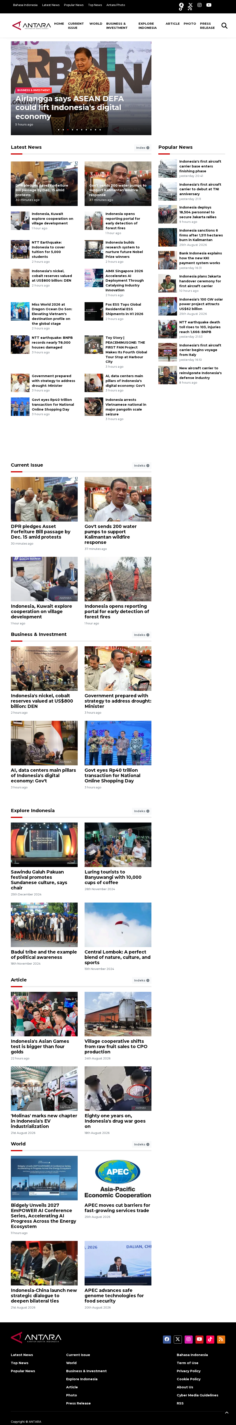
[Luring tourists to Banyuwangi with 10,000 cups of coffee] (118, 844)
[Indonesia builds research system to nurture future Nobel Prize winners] (94, 249)
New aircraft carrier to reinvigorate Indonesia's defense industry (200, 373)
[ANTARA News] (31, 25)
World (95, 23)
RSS (180, 1403)
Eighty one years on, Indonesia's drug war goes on (115, 1121)
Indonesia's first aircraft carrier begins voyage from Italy (200, 350)
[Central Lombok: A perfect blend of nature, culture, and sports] (118, 924)
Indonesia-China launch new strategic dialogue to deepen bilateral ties (44, 1296)
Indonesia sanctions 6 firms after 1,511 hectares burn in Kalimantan (201, 235)
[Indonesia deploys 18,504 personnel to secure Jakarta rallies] (167, 214)
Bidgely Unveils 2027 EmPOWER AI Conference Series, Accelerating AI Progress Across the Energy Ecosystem (43, 1215)
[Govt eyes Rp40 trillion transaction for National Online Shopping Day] (20, 406)
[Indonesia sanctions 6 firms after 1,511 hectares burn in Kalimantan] (167, 237)
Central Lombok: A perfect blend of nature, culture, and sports (117, 957)
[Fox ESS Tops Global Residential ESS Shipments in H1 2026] (94, 311)
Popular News (73, 5)
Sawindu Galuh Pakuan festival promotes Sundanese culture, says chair (39, 880)
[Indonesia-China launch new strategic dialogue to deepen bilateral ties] (44, 1263)
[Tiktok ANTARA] (181, 8)
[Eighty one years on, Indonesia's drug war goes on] (118, 1088)
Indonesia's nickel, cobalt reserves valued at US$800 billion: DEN (52, 276)
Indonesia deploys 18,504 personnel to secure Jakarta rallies (197, 212)
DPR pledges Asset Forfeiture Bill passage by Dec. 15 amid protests (41, 190)
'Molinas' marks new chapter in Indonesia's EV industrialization (44, 1121)
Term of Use (187, 1363)
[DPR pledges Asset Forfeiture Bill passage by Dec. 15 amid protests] (44, 499)
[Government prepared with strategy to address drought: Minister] (20, 382)
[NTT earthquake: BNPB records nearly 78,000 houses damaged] (20, 344)
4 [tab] (72, 129)
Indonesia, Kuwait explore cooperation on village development (52, 219)
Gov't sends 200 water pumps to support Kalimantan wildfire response (118, 190)
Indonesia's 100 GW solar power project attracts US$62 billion (201, 304)
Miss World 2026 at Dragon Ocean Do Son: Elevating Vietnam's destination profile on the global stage (52, 314)
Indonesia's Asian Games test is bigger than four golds (40, 1046)
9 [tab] (95, 129)
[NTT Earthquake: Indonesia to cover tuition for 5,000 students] (20, 249)
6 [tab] (81, 129)
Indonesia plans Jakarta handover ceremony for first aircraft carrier (200, 281)
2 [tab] (63, 129)
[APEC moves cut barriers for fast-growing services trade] (118, 1177)
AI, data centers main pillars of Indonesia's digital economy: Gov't (125, 381)
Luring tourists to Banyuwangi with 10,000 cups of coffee (113, 877)
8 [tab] (90, 129)
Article (173, 23)
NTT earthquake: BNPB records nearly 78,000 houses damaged (52, 342)
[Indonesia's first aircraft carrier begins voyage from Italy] (167, 352)
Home (59, 23)
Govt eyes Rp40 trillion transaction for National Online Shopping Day (53, 404)
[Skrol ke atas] (226, 1413)
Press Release (207, 26)
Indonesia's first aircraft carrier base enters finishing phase (200, 166)
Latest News (50, 5)
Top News (95, 5)
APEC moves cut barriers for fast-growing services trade (117, 1207)
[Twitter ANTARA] (190, 5)
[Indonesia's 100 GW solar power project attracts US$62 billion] (167, 306)
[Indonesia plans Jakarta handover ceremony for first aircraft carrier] (167, 283)
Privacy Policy (189, 1371)
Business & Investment (117, 26)
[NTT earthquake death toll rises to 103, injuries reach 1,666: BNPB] (167, 329)
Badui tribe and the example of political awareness (44, 954)
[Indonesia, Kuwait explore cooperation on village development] (20, 220)
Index (141, 147)
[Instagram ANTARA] (200, 5)
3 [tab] (67, 129)
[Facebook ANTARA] (181, 5)
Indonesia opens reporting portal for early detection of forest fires (117, 611)
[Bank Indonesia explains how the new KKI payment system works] (167, 260)
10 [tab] (100, 129)
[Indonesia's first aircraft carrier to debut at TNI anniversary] (167, 191)
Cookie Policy (189, 1379)
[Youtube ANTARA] (209, 5)
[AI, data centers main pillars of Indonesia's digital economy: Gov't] (94, 382)
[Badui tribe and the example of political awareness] (44, 924)
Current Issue (76, 26)
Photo (190, 23)
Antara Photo (115, 5)
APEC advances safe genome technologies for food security (114, 1296)
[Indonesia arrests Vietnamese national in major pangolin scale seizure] (94, 406)
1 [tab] (58, 129)
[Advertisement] (192, 70)
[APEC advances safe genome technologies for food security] (118, 1263)
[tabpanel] (81, 88)
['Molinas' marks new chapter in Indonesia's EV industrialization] (44, 1088)
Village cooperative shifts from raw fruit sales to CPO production (116, 1046)
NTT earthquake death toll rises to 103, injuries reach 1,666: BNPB (200, 327)
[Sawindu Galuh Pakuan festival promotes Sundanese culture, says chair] (44, 844)
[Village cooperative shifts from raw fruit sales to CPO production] (118, 1014)
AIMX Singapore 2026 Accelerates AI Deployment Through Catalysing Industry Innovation (125, 280)
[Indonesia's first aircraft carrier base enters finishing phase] (167, 168)
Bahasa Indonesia (25, 5)
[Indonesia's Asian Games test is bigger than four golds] (44, 1014)
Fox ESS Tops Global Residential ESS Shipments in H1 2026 (124, 309)
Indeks (140, 465)
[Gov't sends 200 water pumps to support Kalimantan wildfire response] (118, 499)
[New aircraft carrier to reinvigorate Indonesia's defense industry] (167, 375)
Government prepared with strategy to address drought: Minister (53, 381)
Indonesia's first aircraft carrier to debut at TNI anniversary (200, 189)
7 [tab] (86, 129)
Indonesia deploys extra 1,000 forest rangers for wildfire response (71, 107)
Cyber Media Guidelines (197, 1395)
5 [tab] (77, 129)
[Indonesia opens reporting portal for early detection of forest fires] (94, 220)
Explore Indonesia (148, 26)
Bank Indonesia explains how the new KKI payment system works (200, 258)
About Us (185, 1387)
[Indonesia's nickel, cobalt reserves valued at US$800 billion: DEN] (20, 277)
